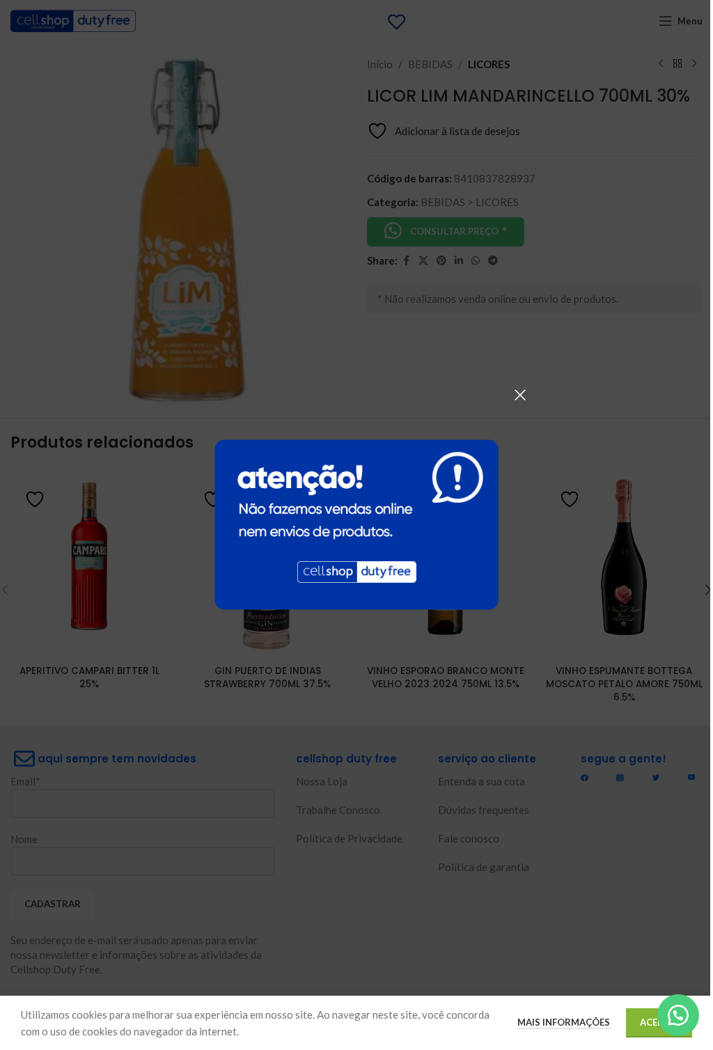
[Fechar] (520, 394)
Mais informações (564, 1022)
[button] (678, 1015)
